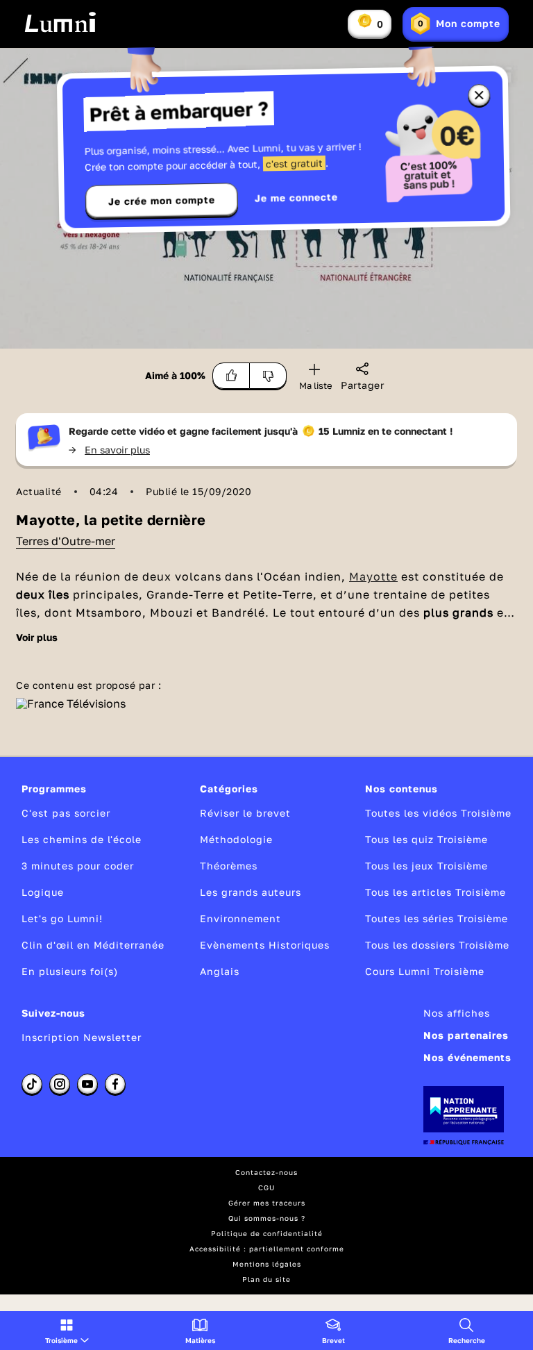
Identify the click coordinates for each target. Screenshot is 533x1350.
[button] (67, 1330)
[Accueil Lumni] (60, 22)
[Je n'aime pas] (268, 375)
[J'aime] (231, 375)
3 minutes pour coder (78, 866)
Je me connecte (296, 197)
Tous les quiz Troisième (426, 839)
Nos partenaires (466, 1035)
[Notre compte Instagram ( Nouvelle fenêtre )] (59, 1084)
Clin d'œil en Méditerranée (93, 945)
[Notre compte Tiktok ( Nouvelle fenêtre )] (32, 1084)
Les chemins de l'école (82, 839)
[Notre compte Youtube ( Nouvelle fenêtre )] (87, 1084)
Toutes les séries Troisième (436, 918)
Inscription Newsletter (82, 1037)
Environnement (240, 918)
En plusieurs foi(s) (70, 971)
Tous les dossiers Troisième (437, 945)
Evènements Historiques (265, 945)
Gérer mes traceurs (266, 1202)
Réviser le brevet (245, 813)
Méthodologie (236, 839)
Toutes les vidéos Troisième (438, 813)
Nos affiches (456, 1013)
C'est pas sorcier (66, 813)
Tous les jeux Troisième (426, 866)
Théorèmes (228, 866)
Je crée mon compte (161, 201)
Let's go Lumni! (62, 918)
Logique (43, 892)
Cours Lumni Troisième (424, 971)
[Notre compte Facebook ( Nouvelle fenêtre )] (115, 1084)
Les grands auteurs (250, 892)
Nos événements (467, 1057)
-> (109, 450)
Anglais (219, 971)
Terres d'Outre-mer (65, 541)
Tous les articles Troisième (435, 892)
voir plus (37, 637)
